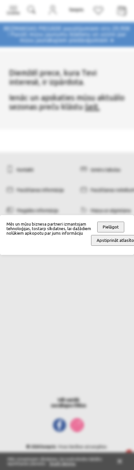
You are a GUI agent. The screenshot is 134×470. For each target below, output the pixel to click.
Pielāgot (111, 227)
